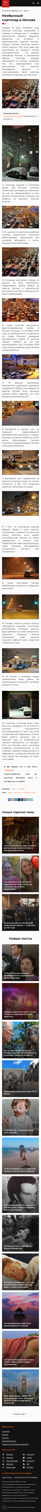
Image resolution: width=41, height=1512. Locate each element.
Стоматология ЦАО (12, 116)
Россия (21, 789)
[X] (19, 799)
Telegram (8, 770)
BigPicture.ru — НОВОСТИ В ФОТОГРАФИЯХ (19, 1477)
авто (26, 11)
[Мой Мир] (15, 799)
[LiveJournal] (22, 799)
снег (34, 793)
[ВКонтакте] (9, 799)
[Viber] (25, 799)
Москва (17, 793)
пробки (26, 793)
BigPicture (17, 11)
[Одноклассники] (12, 799)
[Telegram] (31, 799)
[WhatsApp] (28, 799)
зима (10, 793)
